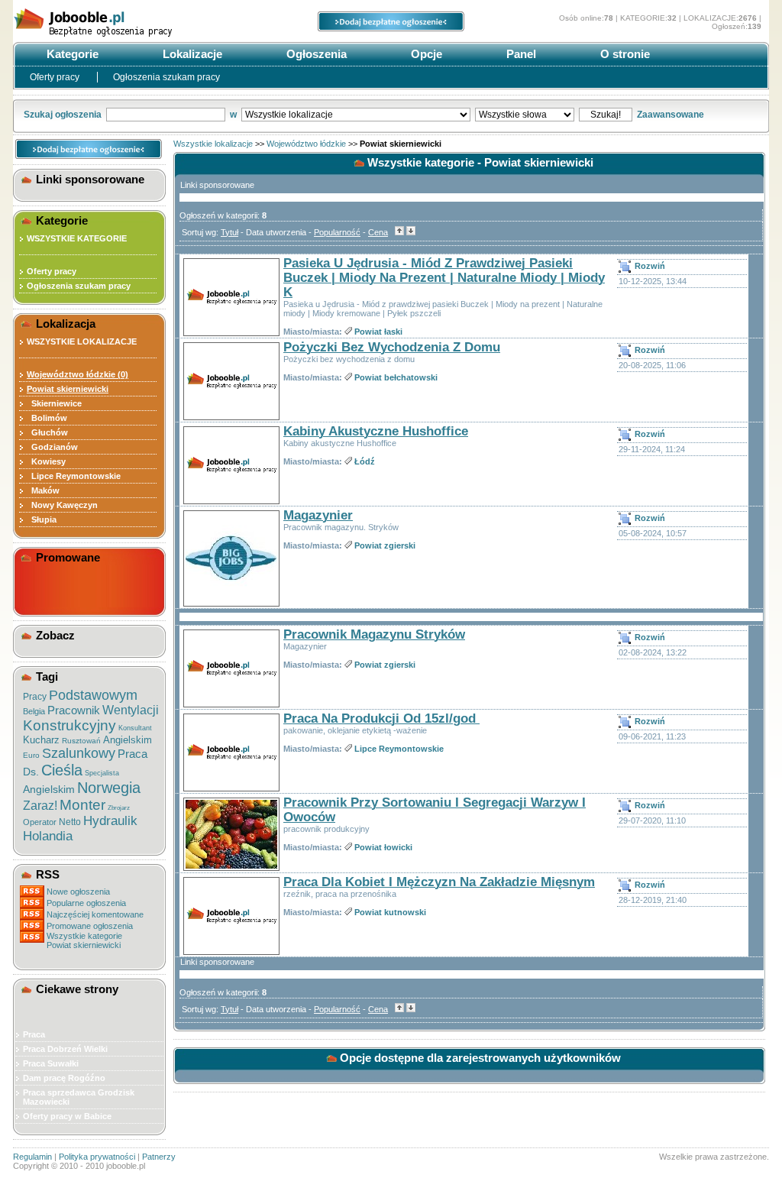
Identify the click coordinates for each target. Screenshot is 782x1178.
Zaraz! (40, 805)
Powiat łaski (378, 331)
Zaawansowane (670, 114)
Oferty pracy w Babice (67, 1116)
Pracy (35, 696)
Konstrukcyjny (69, 725)
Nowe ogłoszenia (78, 891)
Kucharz (41, 740)
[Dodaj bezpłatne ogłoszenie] (391, 28)
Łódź (364, 461)
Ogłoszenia (315, 53)
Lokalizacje (191, 53)
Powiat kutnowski (390, 912)
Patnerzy (159, 1156)
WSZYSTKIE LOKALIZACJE (82, 341)
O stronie (623, 53)
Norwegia (109, 787)
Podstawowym (93, 695)
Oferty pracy (56, 77)
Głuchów (47, 432)
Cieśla (61, 770)
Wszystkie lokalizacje (213, 143)
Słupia (42, 519)
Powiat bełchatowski (396, 377)
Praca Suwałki (51, 1063)
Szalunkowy (78, 753)
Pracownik (73, 710)
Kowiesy (46, 461)
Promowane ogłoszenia (90, 925)
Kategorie (71, 53)
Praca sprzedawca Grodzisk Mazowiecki (78, 1097)
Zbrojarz (119, 807)
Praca (132, 753)
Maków (43, 490)
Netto (70, 822)
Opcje (425, 53)
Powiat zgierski (384, 545)
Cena (378, 232)
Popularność (337, 232)
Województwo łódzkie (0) (77, 374)
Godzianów (52, 446)
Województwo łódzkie (306, 143)
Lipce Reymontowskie (74, 476)
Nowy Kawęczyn (62, 505)
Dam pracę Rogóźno (64, 1078)
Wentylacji (130, 710)
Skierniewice (54, 403)
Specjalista (102, 773)
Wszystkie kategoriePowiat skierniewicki (84, 940)
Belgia (34, 711)
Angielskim (127, 740)
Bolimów (47, 417)
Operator (40, 822)
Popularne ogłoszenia (86, 903)
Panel (519, 53)
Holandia (48, 836)
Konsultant (135, 728)
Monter (82, 805)
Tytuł (229, 232)
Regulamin (32, 1156)
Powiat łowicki (383, 847)
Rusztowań (81, 740)
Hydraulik (110, 821)
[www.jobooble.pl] (127, 36)
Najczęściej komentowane (95, 914)
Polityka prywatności (97, 1156)
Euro (31, 755)
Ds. (31, 771)
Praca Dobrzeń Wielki (65, 1048)
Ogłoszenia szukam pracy (166, 77)
